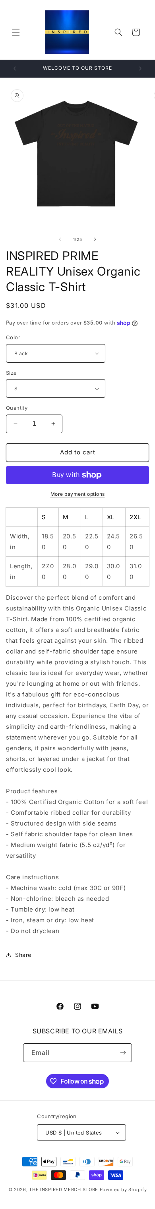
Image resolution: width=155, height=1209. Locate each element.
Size (11, 373)
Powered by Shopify (123, 1189)
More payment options (77, 494)
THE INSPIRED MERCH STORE (63, 1189)
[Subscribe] (123, 1052)
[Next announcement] (140, 68)
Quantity (16, 408)
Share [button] (23, 954)
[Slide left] (60, 239)
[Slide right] (95, 239)
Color (13, 337)
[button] (16, 32)
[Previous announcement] (14, 68)
